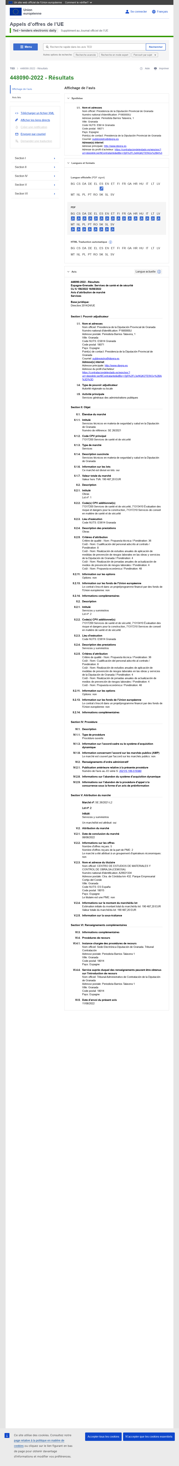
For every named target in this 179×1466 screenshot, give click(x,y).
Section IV (21, 175)
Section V (21, 184)
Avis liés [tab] (16, 97)
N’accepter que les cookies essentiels (149, 1436)
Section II (20, 167)
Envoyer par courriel (33, 134)
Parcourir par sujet (143, 55)
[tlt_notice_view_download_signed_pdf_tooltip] (101, 188)
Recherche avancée (86, 55)
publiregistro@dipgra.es (105, 139)
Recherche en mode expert (114, 55)
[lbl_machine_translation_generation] (110, 242)
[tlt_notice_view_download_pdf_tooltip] (73, 218)
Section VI (21, 193)
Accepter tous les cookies (103, 1436)
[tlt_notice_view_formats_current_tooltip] (159, 271)
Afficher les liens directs (35, 120)
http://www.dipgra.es (115, 146)
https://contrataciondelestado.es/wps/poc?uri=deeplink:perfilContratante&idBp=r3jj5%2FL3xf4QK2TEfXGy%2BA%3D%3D (122, 153)
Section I (20, 158)
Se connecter (138, 11)
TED (12, 68)
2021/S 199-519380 (130, 770)
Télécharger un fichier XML (37, 113)
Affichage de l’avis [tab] (22, 89)
